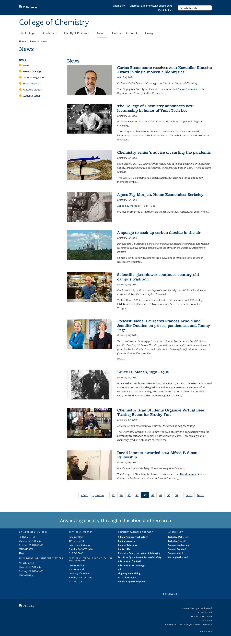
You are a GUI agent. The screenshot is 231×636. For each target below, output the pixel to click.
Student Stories (31, 95)
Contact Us (124, 549)
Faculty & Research (77, 33)
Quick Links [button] (164, 10)
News (101, 33)
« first (85, 495)
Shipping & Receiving (129, 573)
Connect (132, 33)
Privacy (207, 620)
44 (122, 496)
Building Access (126, 541)
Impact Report (31, 83)
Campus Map (175, 553)
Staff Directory (127, 577)
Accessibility (205, 612)
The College (27, 33)
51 (177, 496)
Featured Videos (32, 89)
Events (116, 33)
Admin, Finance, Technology (133, 537)
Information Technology (131, 565)
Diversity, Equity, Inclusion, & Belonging (139, 553)
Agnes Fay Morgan (129, 205)
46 (138, 496)
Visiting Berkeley (178, 557)
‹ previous (99, 495)
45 (130, 496)
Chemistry (119, 5)
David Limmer (188, 474)
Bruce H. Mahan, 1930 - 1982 (143, 371)
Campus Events (177, 549)
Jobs (120, 569)
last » (201, 495)
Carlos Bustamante (189, 89)
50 (169, 496)
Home (22, 41)
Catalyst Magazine (33, 77)
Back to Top (206, 631)
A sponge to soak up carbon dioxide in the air (159, 232)
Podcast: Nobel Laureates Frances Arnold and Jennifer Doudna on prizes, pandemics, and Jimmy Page (163, 325)
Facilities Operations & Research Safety (139, 557)
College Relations (127, 545)
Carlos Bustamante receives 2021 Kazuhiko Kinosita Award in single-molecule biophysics (164, 69)
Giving (149, 33)
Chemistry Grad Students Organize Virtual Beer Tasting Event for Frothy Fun (160, 412)
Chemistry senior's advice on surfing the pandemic (164, 152)
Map (21, 553)
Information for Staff (129, 561)
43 (114, 496)
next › (190, 495)
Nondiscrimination (201, 616)
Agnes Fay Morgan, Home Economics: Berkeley (160, 194)
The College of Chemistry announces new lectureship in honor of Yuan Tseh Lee (155, 108)
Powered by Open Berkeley (197, 608)
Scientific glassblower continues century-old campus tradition (158, 276)
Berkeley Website (178, 537)
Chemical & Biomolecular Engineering (151, 5)
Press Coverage (31, 71)
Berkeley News (177, 541)
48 (154, 496)
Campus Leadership (179, 545)
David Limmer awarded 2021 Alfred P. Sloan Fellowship (157, 455)
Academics (50, 33)
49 (162, 496)
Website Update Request (131, 581)
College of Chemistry (54, 22)
